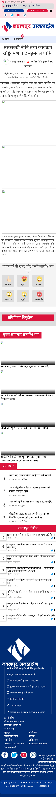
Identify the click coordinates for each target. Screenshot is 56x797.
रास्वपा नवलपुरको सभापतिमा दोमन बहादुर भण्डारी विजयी (31, 535)
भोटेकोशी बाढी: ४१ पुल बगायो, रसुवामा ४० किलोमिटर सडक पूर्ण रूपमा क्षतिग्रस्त (29, 517)
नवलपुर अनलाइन (17, 62)
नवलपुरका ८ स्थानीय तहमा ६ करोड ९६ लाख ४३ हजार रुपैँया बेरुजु (29, 546)
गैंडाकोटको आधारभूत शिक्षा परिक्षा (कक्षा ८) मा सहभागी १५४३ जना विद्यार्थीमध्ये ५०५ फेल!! (30, 570)
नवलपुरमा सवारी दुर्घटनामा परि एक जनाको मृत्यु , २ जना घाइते (30, 605)
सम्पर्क (31, 736)
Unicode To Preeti (37, 10)
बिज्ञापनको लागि (11, 736)
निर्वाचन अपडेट (10, 748)
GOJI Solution (27, 786)
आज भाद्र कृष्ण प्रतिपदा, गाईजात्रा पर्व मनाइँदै (30, 477)
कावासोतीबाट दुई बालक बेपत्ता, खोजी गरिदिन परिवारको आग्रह (30, 558)
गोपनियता (33, 733)
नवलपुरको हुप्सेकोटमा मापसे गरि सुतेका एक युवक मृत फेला (29, 582)
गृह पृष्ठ (7, 733)
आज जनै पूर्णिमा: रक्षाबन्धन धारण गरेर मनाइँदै (30, 503)
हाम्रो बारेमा (33, 740)
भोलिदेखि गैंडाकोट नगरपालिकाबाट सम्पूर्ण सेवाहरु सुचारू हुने (30, 593)
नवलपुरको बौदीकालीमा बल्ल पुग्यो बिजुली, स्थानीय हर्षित (30, 616)
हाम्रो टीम (8, 740)
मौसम (15, 6)
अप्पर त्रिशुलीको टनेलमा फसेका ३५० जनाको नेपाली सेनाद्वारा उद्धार (29, 491)
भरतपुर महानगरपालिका (31, 6)
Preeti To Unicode (14, 10)
